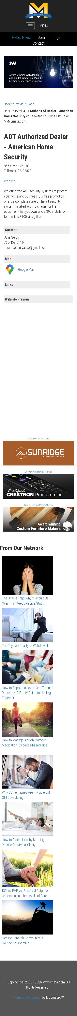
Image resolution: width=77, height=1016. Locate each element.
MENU (44, 26)
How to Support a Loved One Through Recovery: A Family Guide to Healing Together (27, 693)
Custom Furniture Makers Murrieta (38, 505)
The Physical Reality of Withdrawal (25, 645)
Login (57, 37)
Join (41, 37)
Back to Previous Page (19, 104)
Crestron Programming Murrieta (38, 472)
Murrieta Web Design (27, 997)
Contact (39, 43)
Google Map (26, 269)
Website (9, 181)
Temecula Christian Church (38, 438)
